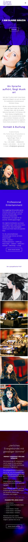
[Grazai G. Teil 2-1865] (14, 314)
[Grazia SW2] (14, 286)
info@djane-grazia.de (16, 146)
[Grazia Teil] (14, 370)
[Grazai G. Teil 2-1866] (14, 342)
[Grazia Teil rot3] (14, 398)
